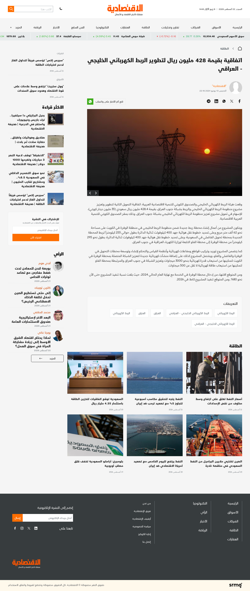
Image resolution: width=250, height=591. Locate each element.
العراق (157, 313)
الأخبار (56, 27)
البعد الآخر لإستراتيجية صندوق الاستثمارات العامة (31, 319)
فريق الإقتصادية (142, 511)
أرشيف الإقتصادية (141, 518)
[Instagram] (22, 528)
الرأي (204, 512)
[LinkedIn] (36, 528)
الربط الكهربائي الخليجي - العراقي (189, 313)
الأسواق (216, 27)
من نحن (147, 503)
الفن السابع (77, 27)
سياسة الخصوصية (142, 526)
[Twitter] (29, 528)
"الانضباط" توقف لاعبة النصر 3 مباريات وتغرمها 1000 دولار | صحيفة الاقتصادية (26, 159)
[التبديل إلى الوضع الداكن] (60, 9)
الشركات (195, 27)
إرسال (17, 517)
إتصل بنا (147, 541)
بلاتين (48, 36)
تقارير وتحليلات (170, 27)
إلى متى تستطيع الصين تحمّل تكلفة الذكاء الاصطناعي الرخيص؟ (32, 297)
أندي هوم (45, 263)
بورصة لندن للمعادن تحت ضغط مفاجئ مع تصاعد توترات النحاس (33, 272)
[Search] (11, 9)
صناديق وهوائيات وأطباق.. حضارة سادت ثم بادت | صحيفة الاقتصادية (27, 142)
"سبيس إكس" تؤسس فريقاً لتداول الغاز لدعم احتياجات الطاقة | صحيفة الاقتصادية (27, 199)
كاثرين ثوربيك (43, 287)
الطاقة (146, 27)
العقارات (125, 27)
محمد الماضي (42, 312)
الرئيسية (237, 27)
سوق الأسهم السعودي (230, 36)
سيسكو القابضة (100, 36)
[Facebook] (15, 528)
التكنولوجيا (102, 27)
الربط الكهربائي (225, 313)
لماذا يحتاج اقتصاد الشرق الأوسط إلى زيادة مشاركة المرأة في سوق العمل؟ (32, 342)
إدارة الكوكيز (144, 534)
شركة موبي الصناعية (160, 36)
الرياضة (37, 27)
